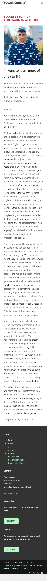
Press (10, 443)
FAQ (10, 440)
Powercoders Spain (16, 463)
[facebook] (29, 573)
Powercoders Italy (16, 460)
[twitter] (34, 573)
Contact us (13, 493)
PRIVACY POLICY (21, 566)
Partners (12, 453)
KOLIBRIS (22, 569)
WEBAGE (7, 569)
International (13, 456)
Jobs (10, 447)
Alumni (11, 450)
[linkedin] (42, 573)
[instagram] (38, 573)
